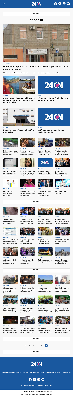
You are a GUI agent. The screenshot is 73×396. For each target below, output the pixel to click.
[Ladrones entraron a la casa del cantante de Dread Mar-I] (28, 183)
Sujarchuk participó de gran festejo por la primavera (27, 261)
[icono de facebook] (55, 3)
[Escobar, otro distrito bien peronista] (10, 183)
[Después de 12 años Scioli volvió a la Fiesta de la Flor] (45, 231)
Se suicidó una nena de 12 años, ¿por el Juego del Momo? (27, 173)
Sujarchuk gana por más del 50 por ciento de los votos (62, 290)
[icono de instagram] (64, 3)
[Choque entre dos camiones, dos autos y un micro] (10, 279)
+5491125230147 (37, 372)
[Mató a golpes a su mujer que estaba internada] (54, 117)
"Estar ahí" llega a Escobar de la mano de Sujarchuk (62, 310)
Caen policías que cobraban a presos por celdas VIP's (44, 152)
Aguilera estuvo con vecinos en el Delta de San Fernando (27, 330)
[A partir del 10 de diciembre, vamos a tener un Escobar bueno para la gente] (28, 211)
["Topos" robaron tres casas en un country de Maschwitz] (10, 211)
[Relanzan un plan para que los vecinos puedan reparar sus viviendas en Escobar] (62, 320)
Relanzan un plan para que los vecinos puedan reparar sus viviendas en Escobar (62, 332)
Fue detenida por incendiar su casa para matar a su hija (10, 330)
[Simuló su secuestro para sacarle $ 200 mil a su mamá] (10, 162)
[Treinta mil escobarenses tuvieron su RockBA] (45, 299)
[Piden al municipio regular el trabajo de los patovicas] (28, 279)
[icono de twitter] (59, 3)
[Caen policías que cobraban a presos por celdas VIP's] (45, 142)
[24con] (36, 4)
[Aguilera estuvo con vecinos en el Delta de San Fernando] (28, 320)
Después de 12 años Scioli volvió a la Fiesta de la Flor (45, 241)
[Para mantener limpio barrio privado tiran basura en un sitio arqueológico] (45, 279)
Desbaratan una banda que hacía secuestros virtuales (45, 173)
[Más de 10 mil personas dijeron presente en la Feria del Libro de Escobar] (45, 320)
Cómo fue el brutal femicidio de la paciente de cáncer (53, 99)
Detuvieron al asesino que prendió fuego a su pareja (27, 152)
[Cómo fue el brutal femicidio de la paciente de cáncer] (54, 85)
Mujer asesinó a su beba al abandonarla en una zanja (10, 152)
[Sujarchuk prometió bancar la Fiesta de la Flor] (62, 231)
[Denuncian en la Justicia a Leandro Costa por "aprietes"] (45, 211)
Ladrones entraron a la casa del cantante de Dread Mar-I (27, 193)
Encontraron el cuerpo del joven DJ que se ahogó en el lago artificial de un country (19, 100)
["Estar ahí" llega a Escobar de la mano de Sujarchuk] (62, 299)
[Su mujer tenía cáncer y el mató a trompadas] (19, 117)
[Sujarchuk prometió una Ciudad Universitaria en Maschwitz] (28, 231)
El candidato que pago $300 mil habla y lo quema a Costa (62, 221)
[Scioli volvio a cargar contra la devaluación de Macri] (45, 183)
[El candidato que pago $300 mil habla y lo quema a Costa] (62, 211)
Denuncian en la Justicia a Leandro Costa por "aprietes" (45, 221)
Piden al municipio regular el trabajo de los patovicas (27, 290)
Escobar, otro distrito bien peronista (8, 193)
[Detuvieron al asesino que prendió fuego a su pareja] (28, 142)
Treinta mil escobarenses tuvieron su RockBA (45, 310)
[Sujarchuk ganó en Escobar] (62, 183)
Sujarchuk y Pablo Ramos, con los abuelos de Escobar (10, 310)
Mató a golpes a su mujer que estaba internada (51, 131)
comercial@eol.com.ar (15, 372)
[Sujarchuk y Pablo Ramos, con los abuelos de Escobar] (10, 299)
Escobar (7, 63)
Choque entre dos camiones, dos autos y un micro (10, 290)
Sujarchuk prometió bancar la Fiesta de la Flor (62, 241)
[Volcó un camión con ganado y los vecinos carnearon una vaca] (62, 142)
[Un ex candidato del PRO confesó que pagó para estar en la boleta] (10, 231)
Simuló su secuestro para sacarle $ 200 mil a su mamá (10, 173)
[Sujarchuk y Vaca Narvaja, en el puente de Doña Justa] (28, 299)
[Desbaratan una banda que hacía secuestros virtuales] (45, 162)
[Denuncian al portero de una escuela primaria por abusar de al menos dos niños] (36, 43)
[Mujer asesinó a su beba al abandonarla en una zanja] (10, 142)
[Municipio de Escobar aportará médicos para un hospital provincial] (62, 162)
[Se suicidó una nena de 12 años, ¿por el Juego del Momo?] (28, 162)
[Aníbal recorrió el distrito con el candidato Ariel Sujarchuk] (10, 251)
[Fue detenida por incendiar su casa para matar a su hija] (10, 320)
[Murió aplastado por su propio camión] (45, 251)
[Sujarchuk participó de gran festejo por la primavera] (28, 251)
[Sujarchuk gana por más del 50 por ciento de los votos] (62, 279)
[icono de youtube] (68, 3)
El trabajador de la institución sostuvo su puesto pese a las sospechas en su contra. (31, 73)
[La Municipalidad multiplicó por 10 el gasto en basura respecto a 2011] (62, 251)
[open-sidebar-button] (4, 4)
